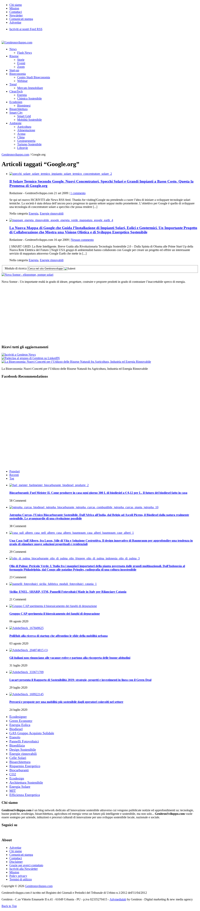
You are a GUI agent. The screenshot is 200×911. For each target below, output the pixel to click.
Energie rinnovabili (51, 213)
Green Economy (20, 721)
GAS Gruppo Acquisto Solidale (31, 733)
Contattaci (15, 12)
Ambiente (15, 123)
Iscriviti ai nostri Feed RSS (25, 29)
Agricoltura (24, 126)
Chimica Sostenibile (29, 98)
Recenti (14, 475)
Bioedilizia (17, 745)
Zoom (21, 66)
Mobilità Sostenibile (29, 119)
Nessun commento (82, 239)
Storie (20, 59)
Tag (11, 478)
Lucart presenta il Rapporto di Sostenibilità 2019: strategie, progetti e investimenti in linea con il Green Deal (80, 680)
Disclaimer (16, 861)
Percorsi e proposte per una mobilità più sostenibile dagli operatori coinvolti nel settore (66, 701)
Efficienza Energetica (24, 795)
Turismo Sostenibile (29, 144)
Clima (21, 137)
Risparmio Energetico (24, 766)
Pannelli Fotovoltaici (24, 741)
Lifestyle (22, 148)
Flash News (24, 52)
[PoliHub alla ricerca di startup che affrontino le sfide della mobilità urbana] (26, 628)
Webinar (22, 80)
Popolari (14, 471)
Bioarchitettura (18, 109)
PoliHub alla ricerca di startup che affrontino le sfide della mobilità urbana (58, 635)
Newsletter (16, 15)
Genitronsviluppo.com (15, 154)
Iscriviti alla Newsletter (23, 868)
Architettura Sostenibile (26, 782)
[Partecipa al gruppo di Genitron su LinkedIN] (31, 358)
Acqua (21, 133)
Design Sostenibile (22, 749)
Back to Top (9, 906)
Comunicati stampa (21, 19)
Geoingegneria (26, 140)
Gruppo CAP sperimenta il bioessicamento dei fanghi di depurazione (54, 613)
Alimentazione (26, 130)
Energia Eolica (19, 725)
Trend (13, 84)
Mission (14, 8)
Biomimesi (23, 105)
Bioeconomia (17, 73)
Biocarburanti (19, 770)
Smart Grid (24, 116)
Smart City (16, 112)
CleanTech (16, 91)
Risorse (14, 56)
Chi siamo (15, 4)
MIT (12, 791)
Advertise (15, 22)
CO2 (12, 774)
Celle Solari (17, 758)
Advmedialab (118, 899)
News (13, 49)
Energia (22, 95)
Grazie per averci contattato (26, 865)
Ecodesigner (18, 717)
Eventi (21, 63)
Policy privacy (18, 875)
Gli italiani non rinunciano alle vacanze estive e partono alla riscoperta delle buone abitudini (69, 657)
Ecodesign (15, 102)
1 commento (78, 193)
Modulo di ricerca (16, 268)
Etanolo (14, 737)
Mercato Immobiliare (30, 88)
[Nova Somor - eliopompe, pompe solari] (27, 274)
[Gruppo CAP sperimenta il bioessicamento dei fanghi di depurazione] (53, 606)
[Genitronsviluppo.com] (17, 42)
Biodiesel (16, 729)
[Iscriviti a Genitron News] (19, 354)
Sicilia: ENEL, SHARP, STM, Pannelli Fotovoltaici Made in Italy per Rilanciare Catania (67, 591)
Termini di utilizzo (20, 879)
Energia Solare (19, 787)
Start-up (14, 70)
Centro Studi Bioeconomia (33, 77)
